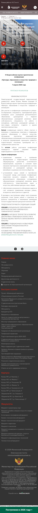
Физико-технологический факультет (13, 421)
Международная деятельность (11, 276)
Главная (3, 262)
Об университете (10, 12)
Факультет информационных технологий (14, 438)
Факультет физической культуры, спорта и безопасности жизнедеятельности (15, 434)
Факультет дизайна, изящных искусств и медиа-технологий (17, 411)
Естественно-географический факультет (14, 415)
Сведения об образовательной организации (17, 284)
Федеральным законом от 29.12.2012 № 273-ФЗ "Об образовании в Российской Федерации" (19, 480)
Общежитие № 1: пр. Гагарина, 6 (11, 393)
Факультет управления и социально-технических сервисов (17, 430)
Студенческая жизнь (8, 282)
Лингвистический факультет (10, 441)
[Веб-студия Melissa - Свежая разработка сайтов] (24, 493)
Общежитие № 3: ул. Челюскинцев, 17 (13, 399)
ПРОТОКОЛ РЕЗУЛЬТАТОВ (19, 91)
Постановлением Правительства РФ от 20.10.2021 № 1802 (19, 485)
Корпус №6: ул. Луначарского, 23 (12, 388)
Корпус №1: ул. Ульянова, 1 (10, 377)
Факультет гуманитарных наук (11, 408)
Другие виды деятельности (10, 279)
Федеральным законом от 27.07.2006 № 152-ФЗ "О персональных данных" (19, 482)
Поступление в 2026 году (18, 510)
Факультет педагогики (8, 423)
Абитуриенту (26, 12)
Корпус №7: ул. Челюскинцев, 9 (11, 391)
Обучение (4, 270)
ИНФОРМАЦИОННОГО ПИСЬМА (12, 235)
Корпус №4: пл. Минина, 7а (10, 385)
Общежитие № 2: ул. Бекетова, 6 (12, 396)
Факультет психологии (8, 426)
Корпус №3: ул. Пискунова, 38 (11, 382)
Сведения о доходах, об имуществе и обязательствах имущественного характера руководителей (19, 488)
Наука (3, 273)
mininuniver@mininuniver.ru (19, 455)
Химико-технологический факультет (13, 418)
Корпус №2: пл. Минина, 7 (9, 379)
